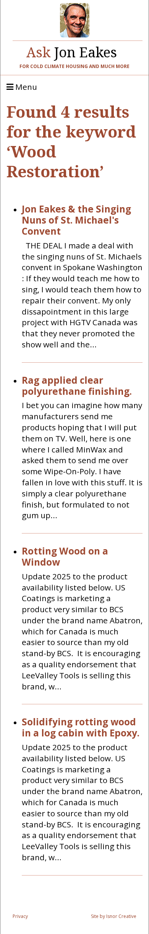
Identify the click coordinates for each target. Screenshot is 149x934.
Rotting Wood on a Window (65, 557)
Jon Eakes (71, 50)
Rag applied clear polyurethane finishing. (77, 386)
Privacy (20, 916)
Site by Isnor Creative (113, 916)
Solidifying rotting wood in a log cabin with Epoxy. (80, 728)
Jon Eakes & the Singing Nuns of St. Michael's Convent (76, 220)
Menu (25, 87)
